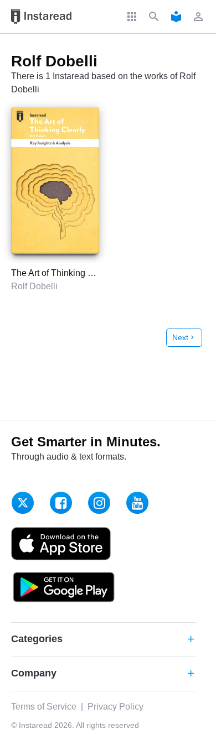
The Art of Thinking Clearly (63, 273)
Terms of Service (43, 706)
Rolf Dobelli (34, 286)
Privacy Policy (115, 706)
